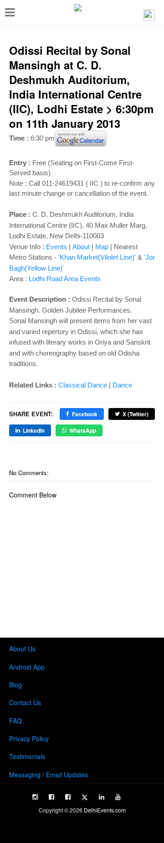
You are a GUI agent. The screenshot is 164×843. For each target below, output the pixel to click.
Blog (15, 684)
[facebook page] (51, 797)
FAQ (15, 720)
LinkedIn (34, 430)
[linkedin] (101, 797)
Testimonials (27, 756)
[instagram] (35, 797)
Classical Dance (82, 385)
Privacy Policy (29, 738)
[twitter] (85, 797)
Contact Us (25, 702)
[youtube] (118, 797)
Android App (27, 666)
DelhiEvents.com (105, 810)
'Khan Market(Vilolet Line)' (97, 257)
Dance (122, 385)
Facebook (84, 414)
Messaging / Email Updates (48, 774)
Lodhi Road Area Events (65, 279)
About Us (22, 648)
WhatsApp (82, 430)
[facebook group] (68, 797)
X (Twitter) (136, 414)
